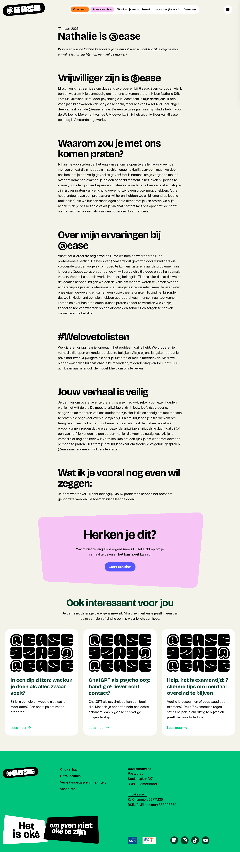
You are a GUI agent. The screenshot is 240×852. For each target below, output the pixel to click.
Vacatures (68, 789)
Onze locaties (70, 776)
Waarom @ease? (167, 9)
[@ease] (24, 9)
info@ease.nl (137, 794)
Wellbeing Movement (78, 114)
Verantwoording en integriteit (83, 782)
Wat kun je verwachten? (133, 9)
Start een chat (102, 9)
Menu (228, 9)
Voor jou (190, 9)
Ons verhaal (69, 769)
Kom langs (80, 9)
